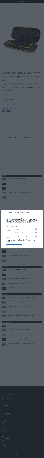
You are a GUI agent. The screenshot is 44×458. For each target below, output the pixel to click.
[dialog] (22, 229)
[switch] (35, 229)
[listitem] (22, 226)
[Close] (41, 212)
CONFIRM (14, 244)
